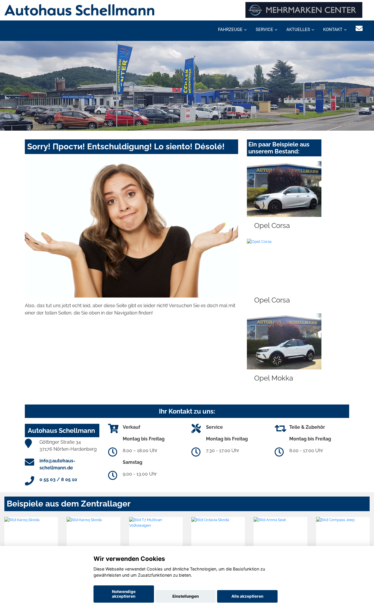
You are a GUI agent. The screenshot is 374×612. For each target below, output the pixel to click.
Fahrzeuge (230, 29)
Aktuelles (298, 29)
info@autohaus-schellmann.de (57, 464)
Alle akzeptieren (247, 596)
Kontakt (332, 29)
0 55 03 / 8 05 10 (58, 479)
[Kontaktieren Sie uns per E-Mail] (359, 28)
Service (264, 29)
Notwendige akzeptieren (124, 594)
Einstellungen (185, 596)
